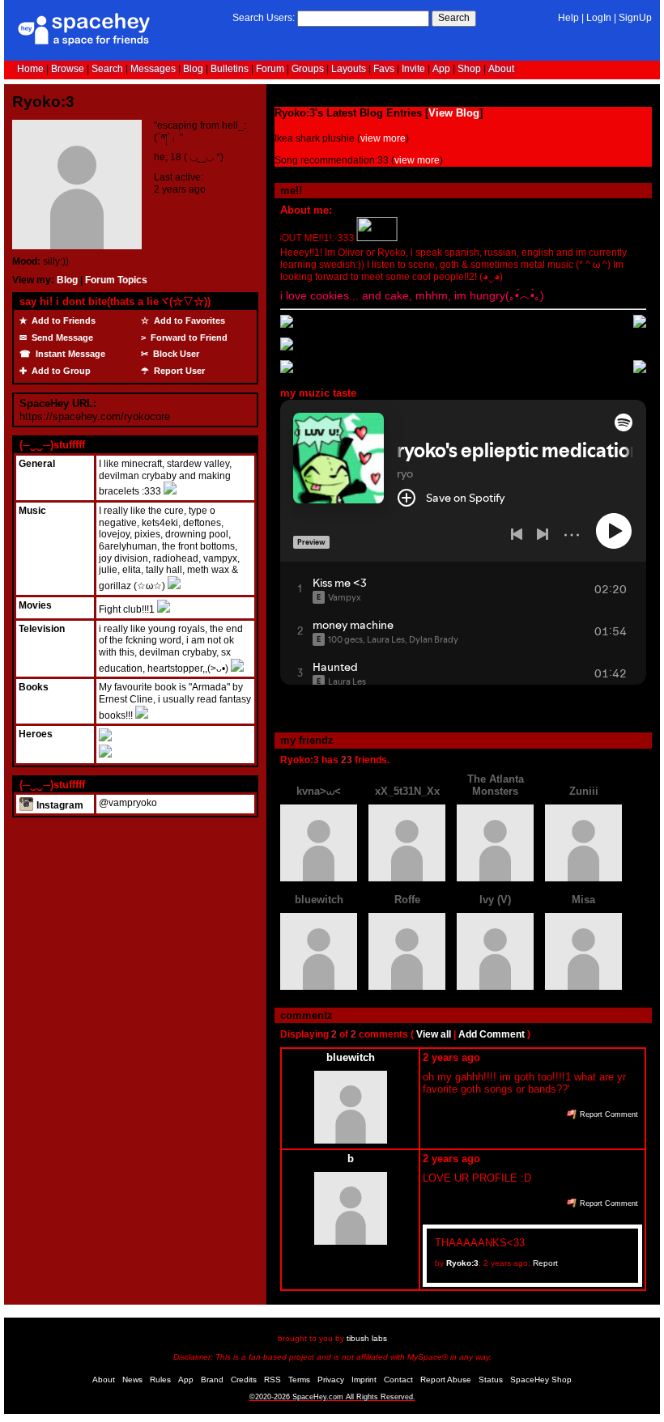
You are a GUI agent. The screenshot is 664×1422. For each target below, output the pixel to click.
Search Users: (263, 17)
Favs (383, 68)
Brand (212, 1379)
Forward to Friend (188, 337)
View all (433, 1034)
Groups (308, 68)
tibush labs (367, 1338)
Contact (398, 1379)
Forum (270, 68)
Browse (67, 68)
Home (30, 68)
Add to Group (60, 371)
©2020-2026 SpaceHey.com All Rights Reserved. (332, 1397)
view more (383, 138)
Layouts (348, 68)
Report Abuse (445, 1379)
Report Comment (607, 1114)
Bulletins (230, 68)
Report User (178, 371)
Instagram (58, 805)
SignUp (635, 17)
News (132, 1379)
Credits (244, 1379)
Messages (153, 68)
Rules (160, 1379)
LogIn (598, 17)
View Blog (453, 113)
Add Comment (491, 1034)
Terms (299, 1379)
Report (545, 1263)
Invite (413, 68)
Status (491, 1379)
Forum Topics (116, 280)
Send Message (61, 337)
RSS (272, 1379)
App (441, 68)
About (501, 68)
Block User (175, 354)
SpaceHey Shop (541, 1379)
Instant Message (69, 354)
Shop (469, 68)
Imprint (364, 1379)
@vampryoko (128, 803)
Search (454, 17)
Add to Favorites (188, 320)
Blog (193, 68)
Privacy (330, 1379)
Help (568, 17)
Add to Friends (62, 320)
